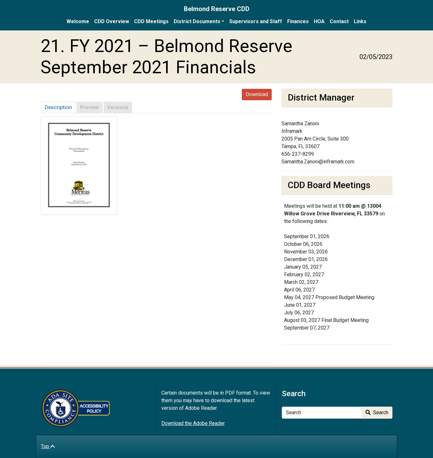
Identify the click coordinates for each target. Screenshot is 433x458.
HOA (319, 21)
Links (360, 21)
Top (45, 446)
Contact (339, 21)
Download (257, 94)
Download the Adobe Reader (193, 423)
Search (380, 412)
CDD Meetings (151, 21)
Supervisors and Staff (255, 21)
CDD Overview (111, 21)
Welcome (78, 21)
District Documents (197, 21)
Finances (298, 21)
